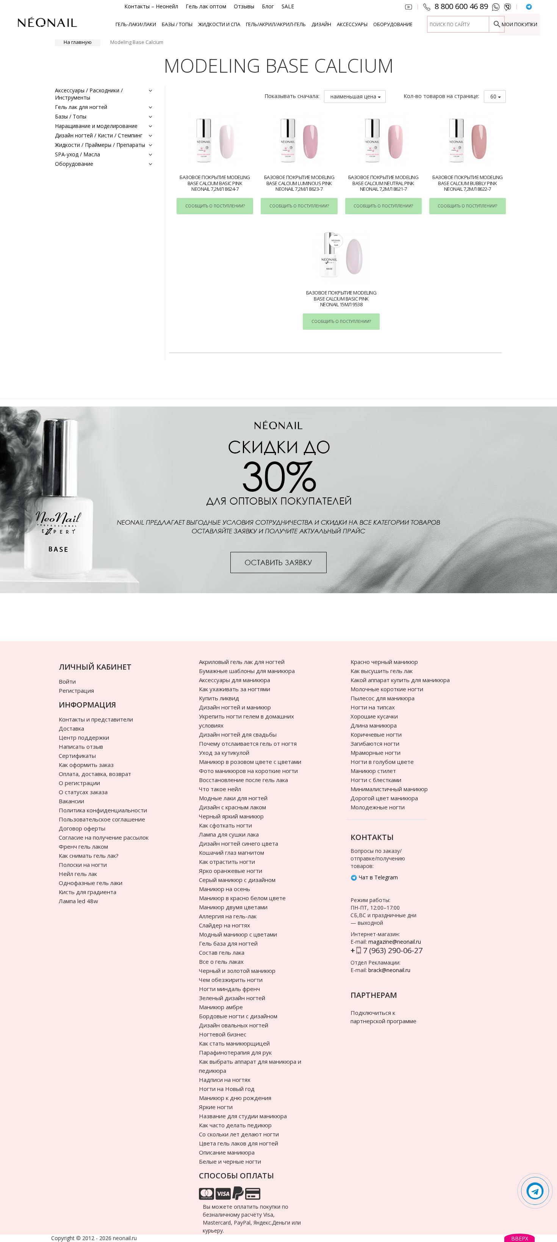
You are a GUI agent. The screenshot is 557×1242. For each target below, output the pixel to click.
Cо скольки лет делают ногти (239, 1134)
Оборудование (393, 24)
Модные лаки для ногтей (233, 798)
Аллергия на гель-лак (228, 916)
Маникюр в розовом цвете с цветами (250, 761)
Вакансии (71, 801)
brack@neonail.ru (389, 970)
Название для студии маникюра (243, 1116)
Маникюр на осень (224, 889)
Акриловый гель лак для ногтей (242, 661)
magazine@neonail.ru (394, 941)
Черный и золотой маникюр (237, 970)
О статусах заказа (83, 792)
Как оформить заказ (86, 764)
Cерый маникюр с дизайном (237, 880)
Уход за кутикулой (224, 752)
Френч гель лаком (83, 846)
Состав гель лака (221, 952)
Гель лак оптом (206, 6)
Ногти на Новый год (227, 1088)
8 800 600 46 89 (461, 6)
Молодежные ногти (377, 807)
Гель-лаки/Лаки (136, 24)
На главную (78, 42)
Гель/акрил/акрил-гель (276, 24)
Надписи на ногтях (224, 1079)
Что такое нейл (220, 789)
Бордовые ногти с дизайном (238, 1016)
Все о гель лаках (221, 961)
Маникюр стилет (373, 770)
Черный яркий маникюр (231, 816)
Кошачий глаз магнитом (231, 852)
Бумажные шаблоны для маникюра (247, 671)
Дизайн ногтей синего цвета (238, 843)
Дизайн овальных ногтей (233, 1025)
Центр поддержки (84, 737)
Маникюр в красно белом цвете (242, 898)
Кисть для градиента (87, 892)
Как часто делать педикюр (235, 1125)
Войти (67, 681)
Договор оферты (82, 828)
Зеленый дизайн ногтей (232, 998)
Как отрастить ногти (227, 861)
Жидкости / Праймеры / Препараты (100, 144)
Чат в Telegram (377, 877)
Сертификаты (77, 755)
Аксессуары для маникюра (234, 680)
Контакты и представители (96, 719)
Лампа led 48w (78, 901)
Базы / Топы (177, 24)
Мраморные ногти (375, 752)
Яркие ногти (216, 1107)
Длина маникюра (373, 725)
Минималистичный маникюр (389, 789)
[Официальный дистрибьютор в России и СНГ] (47, 26)
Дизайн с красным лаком (232, 807)
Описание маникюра (227, 1152)
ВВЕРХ (519, 1238)
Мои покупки (519, 24)
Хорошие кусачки (374, 716)
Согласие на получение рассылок (104, 837)
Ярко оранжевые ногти (230, 870)
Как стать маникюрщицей (234, 1043)
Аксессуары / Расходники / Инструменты (89, 94)
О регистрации (79, 783)
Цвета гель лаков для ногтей (238, 1143)
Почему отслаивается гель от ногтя (248, 743)
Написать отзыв (81, 746)
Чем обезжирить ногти (231, 979)
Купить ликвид (219, 698)
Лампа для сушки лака (229, 834)
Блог (268, 6)
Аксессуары (352, 24)
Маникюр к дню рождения (235, 1098)
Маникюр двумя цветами (233, 907)
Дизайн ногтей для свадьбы (238, 734)
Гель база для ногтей (228, 943)
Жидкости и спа (219, 24)
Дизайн (321, 24)
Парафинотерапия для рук (235, 1052)
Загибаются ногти (374, 743)
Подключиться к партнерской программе (383, 1016)
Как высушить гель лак (381, 671)
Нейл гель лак (78, 873)
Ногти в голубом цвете (382, 761)
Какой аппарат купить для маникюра (400, 680)
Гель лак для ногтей (81, 107)
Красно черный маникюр (384, 661)
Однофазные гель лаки (90, 883)
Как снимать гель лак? (89, 855)
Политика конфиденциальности (103, 810)
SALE (288, 6)
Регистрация (76, 690)
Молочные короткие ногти (386, 689)
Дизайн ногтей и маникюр (235, 707)
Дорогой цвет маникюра (384, 798)
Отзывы (244, 6)
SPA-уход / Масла (77, 154)
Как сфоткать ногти (225, 825)
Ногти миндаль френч (229, 989)
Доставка (71, 728)
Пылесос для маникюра (382, 698)
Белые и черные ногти (230, 1161)
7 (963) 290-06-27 (392, 950)
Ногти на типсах (372, 707)
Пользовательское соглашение (102, 819)
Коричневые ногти (376, 734)
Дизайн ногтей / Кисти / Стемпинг (98, 135)
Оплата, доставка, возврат (95, 774)
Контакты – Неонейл (151, 6)
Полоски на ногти (83, 864)
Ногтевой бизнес (222, 1034)
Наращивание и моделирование (96, 125)
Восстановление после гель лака (243, 780)
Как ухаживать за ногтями (234, 689)
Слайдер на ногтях (224, 925)
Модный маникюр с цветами (238, 934)
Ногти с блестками (375, 780)
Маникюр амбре (221, 1007)
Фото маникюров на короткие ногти (248, 770)
